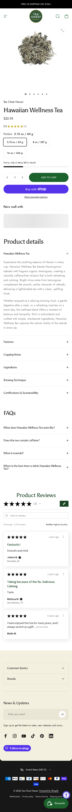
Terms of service (41, 796)
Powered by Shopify (49, 790)
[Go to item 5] (42, 94)
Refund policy (15, 796)
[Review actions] (63, 536)
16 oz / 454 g (15, 153)
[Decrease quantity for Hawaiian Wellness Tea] (7, 177)
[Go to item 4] (38, 94)
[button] (40, 504)
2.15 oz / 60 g (15, 142)
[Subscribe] (62, 714)
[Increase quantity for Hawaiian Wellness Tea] (22, 177)
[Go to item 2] (30, 94)
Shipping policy (56, 796)
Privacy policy (27, 796)
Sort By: (49, 524)
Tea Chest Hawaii (13, 102)
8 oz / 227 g (40, 142)
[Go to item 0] (25, 94)
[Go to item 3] (34, 94)
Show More (42, 627)
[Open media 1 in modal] (62, 30)
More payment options (36, 197)
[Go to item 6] (46, 94)
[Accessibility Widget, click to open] (66, 795)
